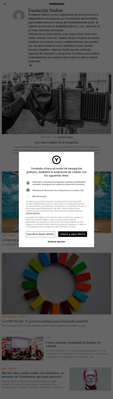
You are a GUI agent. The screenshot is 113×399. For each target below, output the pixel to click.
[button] (56, 196)
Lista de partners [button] (33, 213)
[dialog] (56, 199)
